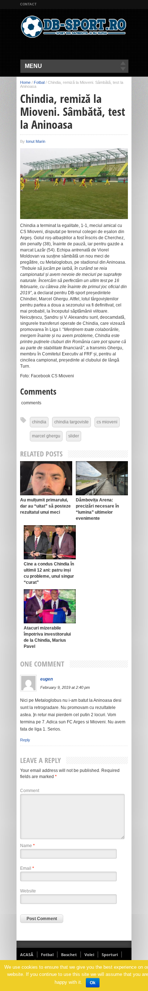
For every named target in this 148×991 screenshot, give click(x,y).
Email (27, 868)
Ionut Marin (35, 141)
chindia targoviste (71, 421)
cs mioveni (107, 421)
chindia (39, 421)
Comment (29, 790)
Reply (25, 740)
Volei (89, 954)
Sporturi (110, 954)
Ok (93, 982)
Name (27, 845)
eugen (46, 679)
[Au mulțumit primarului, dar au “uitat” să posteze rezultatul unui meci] (46, 478)
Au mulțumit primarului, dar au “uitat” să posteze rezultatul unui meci (45, 506)
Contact (28, 4)
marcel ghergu (46, 435)
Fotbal (39, 82)
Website (28, 891)
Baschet (69, 954)
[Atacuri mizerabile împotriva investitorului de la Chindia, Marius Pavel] (50, 606)
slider (73, 435)
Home (25, 82)
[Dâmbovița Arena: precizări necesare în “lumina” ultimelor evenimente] (102, 478)
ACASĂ (26, 954)
